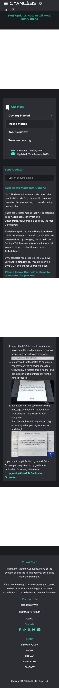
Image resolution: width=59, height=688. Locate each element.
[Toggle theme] (40, 3)
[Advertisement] (29, 59)
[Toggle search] (6, 10)
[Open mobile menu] (6, 3)
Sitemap (29, 656)
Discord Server (29, 605)
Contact (30, 667)
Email (29, 618)
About (29, 650)
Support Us (29, 661)
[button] (30, 116)
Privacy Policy (29, 645)
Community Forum (29, 612)
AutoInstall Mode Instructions (25, 187)
